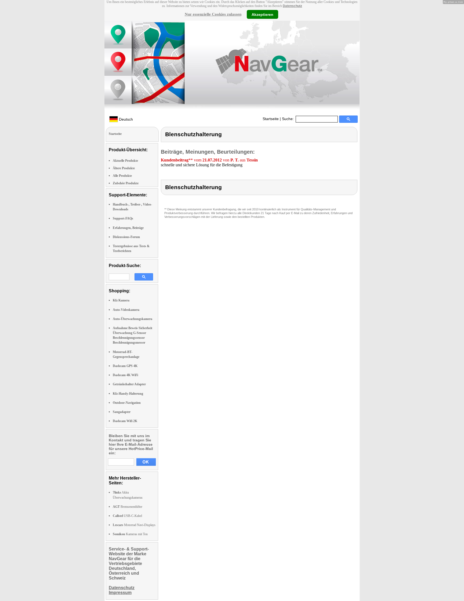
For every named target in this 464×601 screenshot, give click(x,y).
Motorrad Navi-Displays (134, 525)
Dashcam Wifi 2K (125, 421)
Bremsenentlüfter (127, 507)
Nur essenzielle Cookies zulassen (213, 14)
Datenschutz (292, 6)
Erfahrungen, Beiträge (128, 228)
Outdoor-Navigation (127, 403)
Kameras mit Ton (130, 534)
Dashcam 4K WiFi (125, 375)
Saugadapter (121, 412)
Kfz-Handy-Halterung (128, 393)
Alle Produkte (122, 176)
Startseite (271, 119)
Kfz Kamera (121, 300)
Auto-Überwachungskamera (132, 319)
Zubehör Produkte (126, 183)
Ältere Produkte (124, 168)
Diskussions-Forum (126, 237)
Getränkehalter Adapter (129, 384)
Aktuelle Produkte (125, 161)
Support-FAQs (123, 218)
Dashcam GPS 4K (125, 366)
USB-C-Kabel (127, 516)
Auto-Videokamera (126, 310)
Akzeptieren (262, 14)
